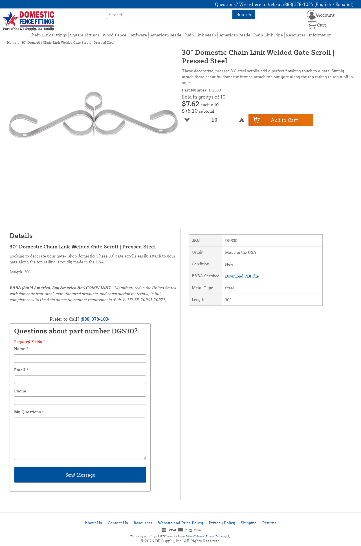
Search (243, 14)
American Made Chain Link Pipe (251, 35)
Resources (296, 35)
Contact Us (118, 522)
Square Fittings (85, 35)
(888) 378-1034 (95, 319)
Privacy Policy (222, 522)
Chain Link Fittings (48, 35)
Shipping (249, 522)
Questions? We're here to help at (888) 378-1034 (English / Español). (285, 4)
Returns (269, 522)
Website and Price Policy (180, 522)
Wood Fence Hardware (125, 35)
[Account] (312, 15)
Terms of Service (215, 536)
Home (11, 42)
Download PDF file (242, 276)
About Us (93, 522)
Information (320, 35)
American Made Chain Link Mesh (183, 35)
